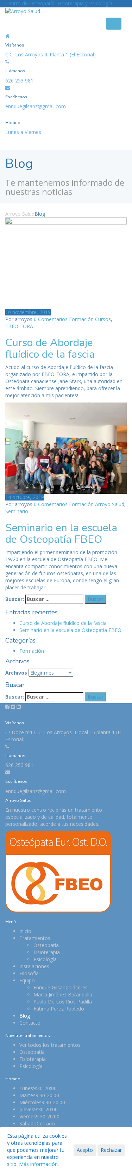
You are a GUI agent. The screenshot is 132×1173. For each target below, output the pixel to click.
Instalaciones (34, 966)
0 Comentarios (51, 319)
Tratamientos (34, 938)
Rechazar (111, 1150)
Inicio (25, 931)
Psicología (45, 959)
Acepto (85, 1150)
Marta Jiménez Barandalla (62, 994)
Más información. (39, 1164)
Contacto (29, 1022)
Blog (24, 1015)
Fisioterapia (46, 952)
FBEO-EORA (19, 326)
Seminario (16, 511)
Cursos (103, 319)
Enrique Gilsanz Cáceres (60, 987)
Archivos (16, 672)
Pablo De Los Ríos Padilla (62, 1001)
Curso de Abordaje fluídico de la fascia (50, 349)
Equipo (27, 980)
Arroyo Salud (109, 504)
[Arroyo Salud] (22, 10)
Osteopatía (46, 945)
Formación (81, 319)
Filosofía (29, 973)
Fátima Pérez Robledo (58, 1008)
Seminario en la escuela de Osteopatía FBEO (61, 534)
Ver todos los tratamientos (50, 1045)
